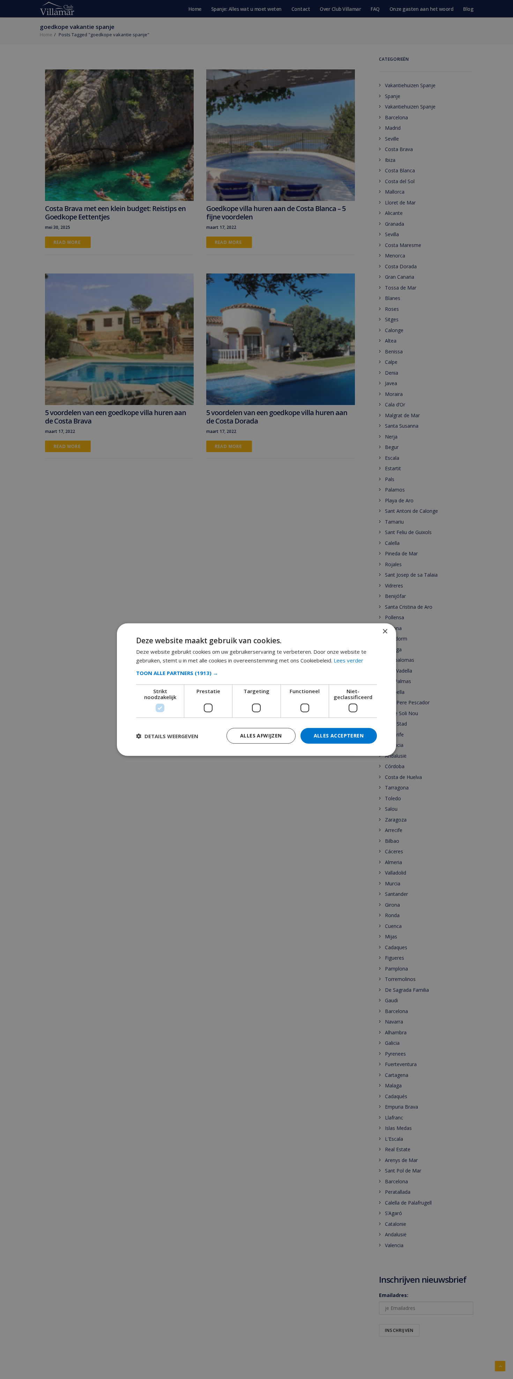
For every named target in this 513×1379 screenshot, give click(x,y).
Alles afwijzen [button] (261, 735)
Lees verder (348, 660)
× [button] (384, 631)
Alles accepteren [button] (339, 735)
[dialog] (256, 689)
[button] (256, 673)
